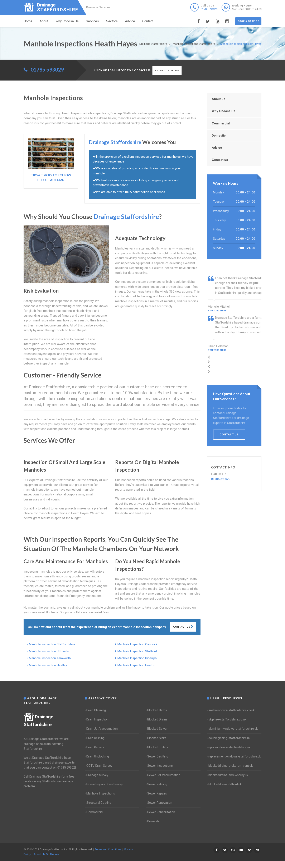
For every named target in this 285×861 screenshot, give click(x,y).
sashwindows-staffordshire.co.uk (231, 710)
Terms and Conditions (108, 849)
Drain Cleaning (96, 710)
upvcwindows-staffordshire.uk (229, 747)
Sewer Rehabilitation (161, 812)
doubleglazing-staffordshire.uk (229, 738)
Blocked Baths (157, 710)
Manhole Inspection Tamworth (50, 658)
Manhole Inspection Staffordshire (52, 644)
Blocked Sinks (156, 738)
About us (218, 99)
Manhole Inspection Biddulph (137, 658)
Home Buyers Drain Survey (104, 784)
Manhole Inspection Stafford (137, 651)
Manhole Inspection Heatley (48, 665)
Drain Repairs (95, 747)
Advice (130, 21)
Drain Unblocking (97, 756)
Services (92, 21)
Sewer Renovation (159, 803)
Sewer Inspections (160, 766)
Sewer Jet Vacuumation (163, 775)
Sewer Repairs (157, 793)
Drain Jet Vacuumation (102, 729)
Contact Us (182, 626)
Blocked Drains (157, 719)
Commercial (221, 123)
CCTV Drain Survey (99, 766)
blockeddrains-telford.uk (225, 784)
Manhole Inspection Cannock (137, 644)
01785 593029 (209, 9)
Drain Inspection (97, 719)
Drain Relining (95, 738)
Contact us (220, 160)
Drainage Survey (97, 775)
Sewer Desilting (157, 756)
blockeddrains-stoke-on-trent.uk (230, 766)
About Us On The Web (47, 854)
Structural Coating (98, 803)
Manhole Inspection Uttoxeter (49, 651)
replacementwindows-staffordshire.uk (234, 756)
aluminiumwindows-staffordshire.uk (233, 729)
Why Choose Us (67, 21)
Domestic (219, 135)
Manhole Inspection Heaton (136, 665)
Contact (147, 21)
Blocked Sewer (157, 729)
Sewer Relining (157, 784)
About (44, 21)
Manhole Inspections (100, 793)
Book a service (248, 21)
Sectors (112, 21)
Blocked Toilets (157, 747)
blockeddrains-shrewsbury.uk (228, 775)
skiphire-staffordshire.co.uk (227, 719)
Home (28, 21)
